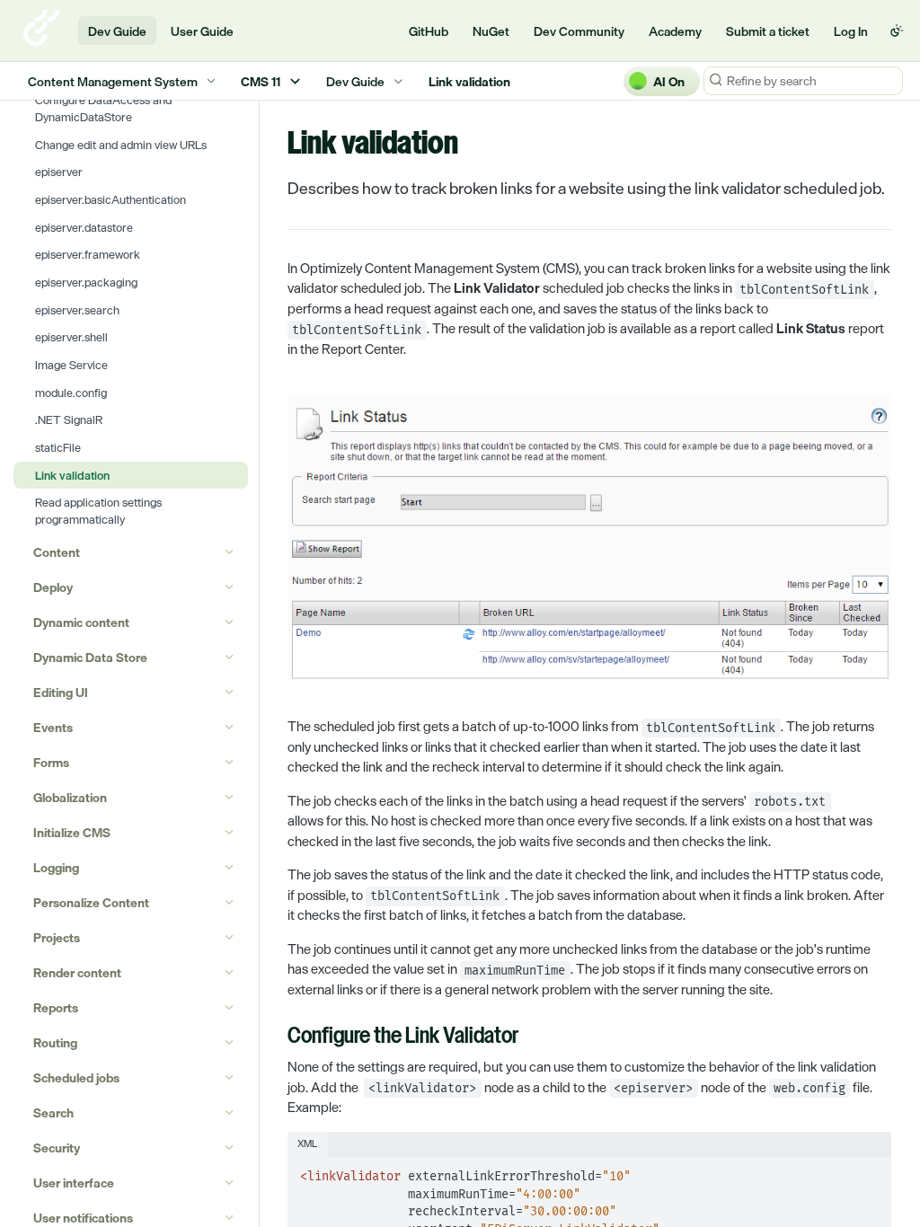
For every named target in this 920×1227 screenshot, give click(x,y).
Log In (851, 31)
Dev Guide (117, 31)
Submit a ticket (767, 31)
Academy (675, 31)
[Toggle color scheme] (896, 30)
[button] (589, 538)
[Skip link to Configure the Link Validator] (275, 1037)
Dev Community (579, 31)
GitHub (428, 31)
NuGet (491, 31)
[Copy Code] (869, 1171)
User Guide (202, 31)
